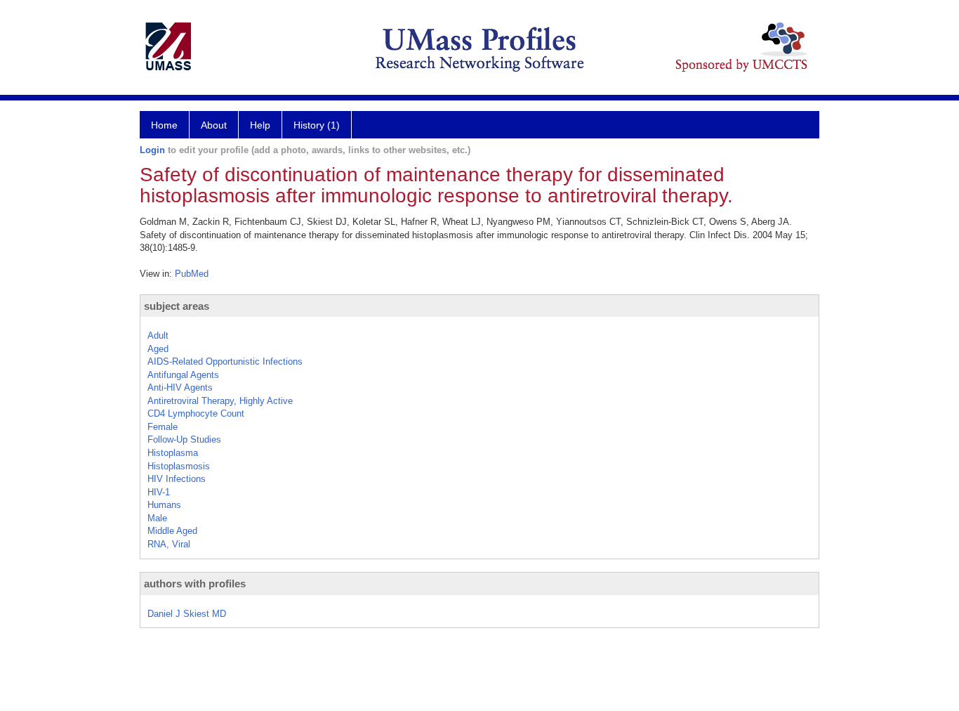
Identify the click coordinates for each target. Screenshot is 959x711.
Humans (164, 505)
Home (164, 125)
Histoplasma (172, 453)
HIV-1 (158, 492)
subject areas (176, 306)
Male (157, 518)
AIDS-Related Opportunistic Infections (225, 361)
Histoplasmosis (178, 466)
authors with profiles (195, 583)
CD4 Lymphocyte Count (195, 413)
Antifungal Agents (183, 375)
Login (152, 150)
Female (162, 427)
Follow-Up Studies (184, 439)
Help (260, 125)
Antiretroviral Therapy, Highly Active (220, 401)
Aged (157, 349)
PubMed (192, 273)
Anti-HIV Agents (180, 387)
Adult (157, 335)
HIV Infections (176, 479)
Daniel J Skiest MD (186, 613)
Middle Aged (172, 531)
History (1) (316, 125)
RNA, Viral (168, 544)
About (214, 125)
